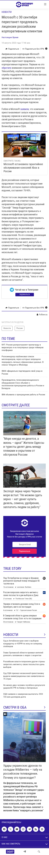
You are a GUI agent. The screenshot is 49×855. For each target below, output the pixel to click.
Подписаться (24, 294)
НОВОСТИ (10, 634)
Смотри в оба (15, 707)
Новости (7, 12)
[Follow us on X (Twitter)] (10, 829)
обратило (6, 67)
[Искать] (39, 851)
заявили (24, 109)
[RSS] (35, 829)
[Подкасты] (42, 829)
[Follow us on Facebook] (4, 829)
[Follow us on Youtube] (16, 829)
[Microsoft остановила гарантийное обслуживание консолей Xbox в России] (25, 145)
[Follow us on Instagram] (23, 829)
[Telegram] (24, 851)
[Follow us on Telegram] (29, 829)
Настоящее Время (10, 37)
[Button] (12, 49)
